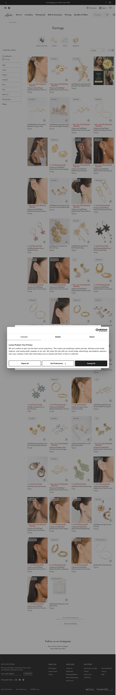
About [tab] (91, 337)
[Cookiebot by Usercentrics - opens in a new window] (97, 330)
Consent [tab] (24, 337)
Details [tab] (58, 337)
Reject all (25, 363)
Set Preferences (56, 363)
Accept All (91, 363)
